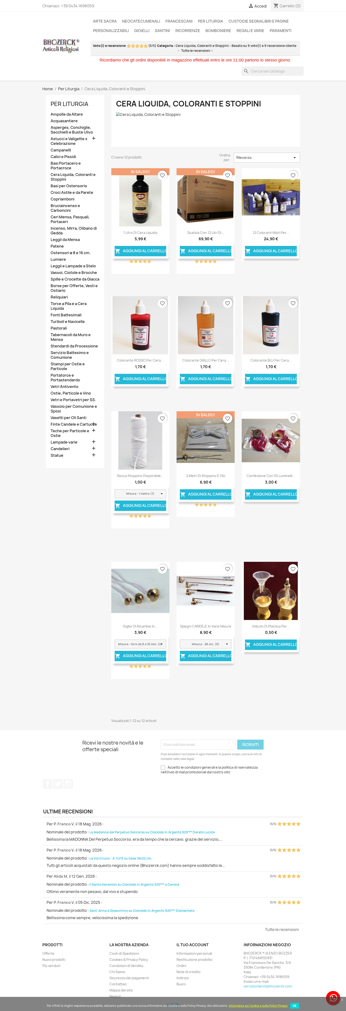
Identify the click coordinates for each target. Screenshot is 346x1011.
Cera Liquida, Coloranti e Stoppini (73, 177)
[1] (129, 46)
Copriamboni (62, 199)
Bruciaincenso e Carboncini (65, 208)
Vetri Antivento (64, 386)
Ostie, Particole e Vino (71, 393)
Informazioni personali (194, 953)
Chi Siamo (117, 972)
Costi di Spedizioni (124, 953)
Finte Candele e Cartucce (74, 424)
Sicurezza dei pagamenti (129, 978)
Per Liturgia (210, 21)
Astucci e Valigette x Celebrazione (69, 141)
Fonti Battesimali (66, 315)
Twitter (58, 784)
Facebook (47, 784)
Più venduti (51, 965)
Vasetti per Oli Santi (68, 417)
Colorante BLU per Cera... (271, 360)
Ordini (181, 965)
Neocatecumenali (141, 21)
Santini (162, 30)
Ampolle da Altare (67, 114)
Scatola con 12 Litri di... (205, 232)
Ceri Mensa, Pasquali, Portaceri (70, 219)
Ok (295, 1005)
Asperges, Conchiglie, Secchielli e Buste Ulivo (72, 130)
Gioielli (141, 30)
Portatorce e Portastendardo (65, 378)
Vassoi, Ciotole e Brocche (74, 272)
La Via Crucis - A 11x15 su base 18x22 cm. (120, 858)
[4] (141, 46)
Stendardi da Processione (74, 346)
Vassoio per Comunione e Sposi (74, 409)
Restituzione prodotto (195, 959)
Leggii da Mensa (65, 239)
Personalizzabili (111, 30)
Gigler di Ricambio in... (140, 626)
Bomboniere (218, 30)
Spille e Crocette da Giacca (75, 279)
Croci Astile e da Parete (72, 192)
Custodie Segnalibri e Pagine (259, 21)
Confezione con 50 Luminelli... (271, 475)
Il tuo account (193, 944)
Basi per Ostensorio (69, 185)
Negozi (115, 996)
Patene (57, 246)
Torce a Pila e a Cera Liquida (69, 306)
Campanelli (61, 150)
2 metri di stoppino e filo (205, 475)
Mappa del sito (121, 990)
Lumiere (58, 259)
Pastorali (59, 328)
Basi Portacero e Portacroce (66, 166)
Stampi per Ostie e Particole (68, 366)
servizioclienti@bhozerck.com (268, 986)
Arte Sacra (105, 21)
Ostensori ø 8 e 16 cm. (71, 252)
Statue (57, 455)
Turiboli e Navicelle (68, 321)
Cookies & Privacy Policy (128, 959)
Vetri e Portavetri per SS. (73, 399)
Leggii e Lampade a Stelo (73, 266)
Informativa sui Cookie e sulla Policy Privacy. (258, 1005)
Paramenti (280, 30)
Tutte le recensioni (282, 929)
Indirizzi (183, 978)
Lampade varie (64, 442)
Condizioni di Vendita (126, 965)
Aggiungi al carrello (140, 251)
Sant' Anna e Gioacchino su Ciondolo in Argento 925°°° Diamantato (141, 911)
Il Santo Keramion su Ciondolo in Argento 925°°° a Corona (134, 884)
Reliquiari (59, 297)
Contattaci (118, 984)
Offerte (48, 953)
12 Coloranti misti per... (271, 232)
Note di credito (189, 972)
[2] (133, 46)
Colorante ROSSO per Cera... (140, 360)
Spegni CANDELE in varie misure (205, 626)
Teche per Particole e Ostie (70, 433)
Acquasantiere (64, 120)
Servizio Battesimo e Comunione (70, 355)
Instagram (68, 784)
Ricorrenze (187, 30)
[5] (146, 46)
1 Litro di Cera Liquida (140, 232)
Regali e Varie (250, 30)
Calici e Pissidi (63, 156)
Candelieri (60, 448)
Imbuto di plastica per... (271, 626)
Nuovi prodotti (53, 959)
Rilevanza (267, 157)
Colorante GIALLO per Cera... (205, 360)
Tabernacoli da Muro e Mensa (71, 337)
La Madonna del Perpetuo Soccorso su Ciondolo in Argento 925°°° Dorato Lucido (152, 832)
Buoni (181, 984)
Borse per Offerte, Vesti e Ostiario (74, 288)
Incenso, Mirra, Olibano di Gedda (74, 231)
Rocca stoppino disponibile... (140, 475)
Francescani (179, 21)
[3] (137, 46)
